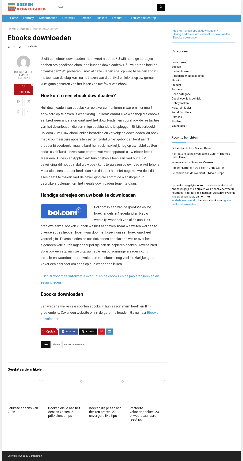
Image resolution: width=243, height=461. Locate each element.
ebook (56, 344)
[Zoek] (161, 7)
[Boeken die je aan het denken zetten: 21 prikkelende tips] (67, 380)
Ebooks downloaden (185, 37)
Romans (85, 18)
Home (14, 18)
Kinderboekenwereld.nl (185, 200)
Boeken (176, 66)
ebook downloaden (74, 344)
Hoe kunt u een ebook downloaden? (195, 30)
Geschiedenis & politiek (186, 98)
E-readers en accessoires (188, 76)
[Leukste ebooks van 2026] (26, 380)
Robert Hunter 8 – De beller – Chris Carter (198, 167)
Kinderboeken (48, 18)
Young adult (179, 126)
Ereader (117, 18)
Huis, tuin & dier (181, 107)
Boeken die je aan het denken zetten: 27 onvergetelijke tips (105, 412)
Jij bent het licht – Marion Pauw (191, 148)
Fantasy (28, 18)
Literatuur (68, 18)
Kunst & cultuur (181, 112)
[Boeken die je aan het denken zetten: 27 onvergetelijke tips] (107, 380)
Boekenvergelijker (23, 73)
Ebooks (24, 29)
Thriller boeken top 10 (145, 18)
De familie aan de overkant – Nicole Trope (198, 173)
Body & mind (179, 62)
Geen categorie (181, 94)
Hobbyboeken (180, 103)
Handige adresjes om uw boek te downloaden (201, 34)
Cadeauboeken (181, 71)
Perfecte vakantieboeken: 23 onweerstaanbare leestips (144, 413)
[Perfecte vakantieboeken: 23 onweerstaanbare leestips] (148, 380)
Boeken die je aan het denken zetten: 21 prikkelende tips (64, 412)
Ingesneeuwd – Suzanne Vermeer (193, 162)
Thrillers (101, 18)
